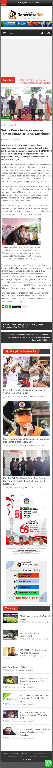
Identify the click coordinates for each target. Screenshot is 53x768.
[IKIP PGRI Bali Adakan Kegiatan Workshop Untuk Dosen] (10, 651)
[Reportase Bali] (4, 32)
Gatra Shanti (6, 117)
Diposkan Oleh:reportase (12, 140)
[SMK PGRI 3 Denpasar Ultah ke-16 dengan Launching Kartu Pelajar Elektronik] (10, 680)
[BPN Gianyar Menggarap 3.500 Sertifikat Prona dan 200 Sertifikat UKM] (10, 714)
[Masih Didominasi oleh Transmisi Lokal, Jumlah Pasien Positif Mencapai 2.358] (26, 418)
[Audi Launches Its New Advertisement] (10, 635)
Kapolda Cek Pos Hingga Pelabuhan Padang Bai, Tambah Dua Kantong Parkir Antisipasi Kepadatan (24, 481)
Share (24, 307)
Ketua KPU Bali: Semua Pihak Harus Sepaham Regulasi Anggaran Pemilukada (35, 732)
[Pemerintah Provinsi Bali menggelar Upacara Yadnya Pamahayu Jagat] (26, 372)
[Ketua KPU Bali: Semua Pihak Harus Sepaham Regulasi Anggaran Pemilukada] (10, 731)
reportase (19, 397)
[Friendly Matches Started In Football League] (10, 618)
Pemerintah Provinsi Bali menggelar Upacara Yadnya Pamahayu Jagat (24, 391)
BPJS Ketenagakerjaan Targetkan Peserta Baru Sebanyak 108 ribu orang (34, 698)
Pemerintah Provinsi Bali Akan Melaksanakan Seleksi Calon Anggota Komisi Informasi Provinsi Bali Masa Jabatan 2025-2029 (28, 337)
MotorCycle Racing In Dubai (14, 667)
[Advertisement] (26, 58)
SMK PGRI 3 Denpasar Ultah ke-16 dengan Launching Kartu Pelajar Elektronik (34, 681)
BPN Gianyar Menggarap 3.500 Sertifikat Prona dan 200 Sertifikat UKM (34, 715)
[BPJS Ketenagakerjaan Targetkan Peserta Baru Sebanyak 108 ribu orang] (10, 697)
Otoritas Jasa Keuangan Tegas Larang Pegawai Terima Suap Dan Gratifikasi (24, 325)
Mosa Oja (21, 488)
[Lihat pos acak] (48, 32)
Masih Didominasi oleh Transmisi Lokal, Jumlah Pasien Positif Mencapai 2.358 (26, 440)
